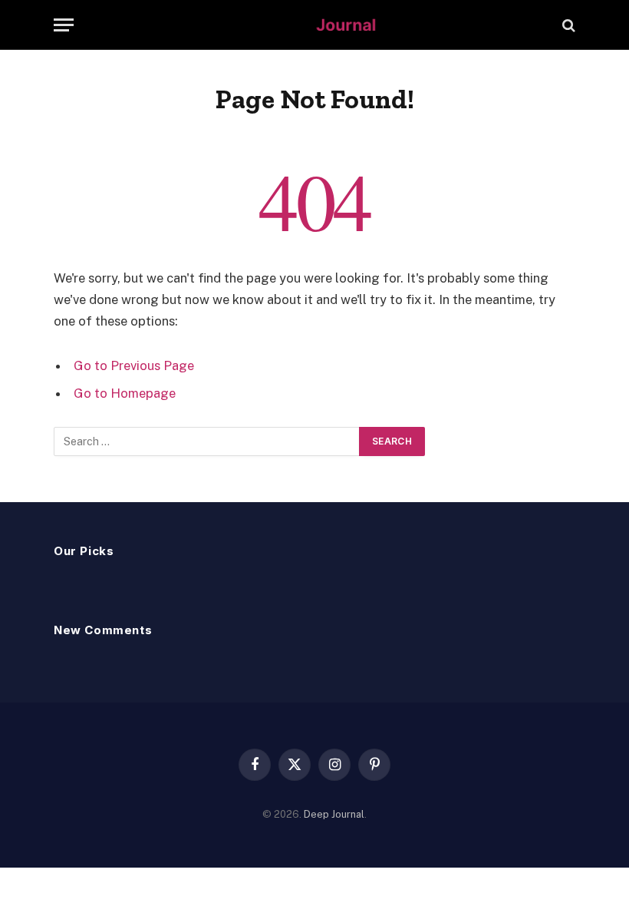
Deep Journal (334, 814)
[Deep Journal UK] (314, 25)
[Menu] (64, 25)
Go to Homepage (125, 393)
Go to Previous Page (134, 365)
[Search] (567, 25)
